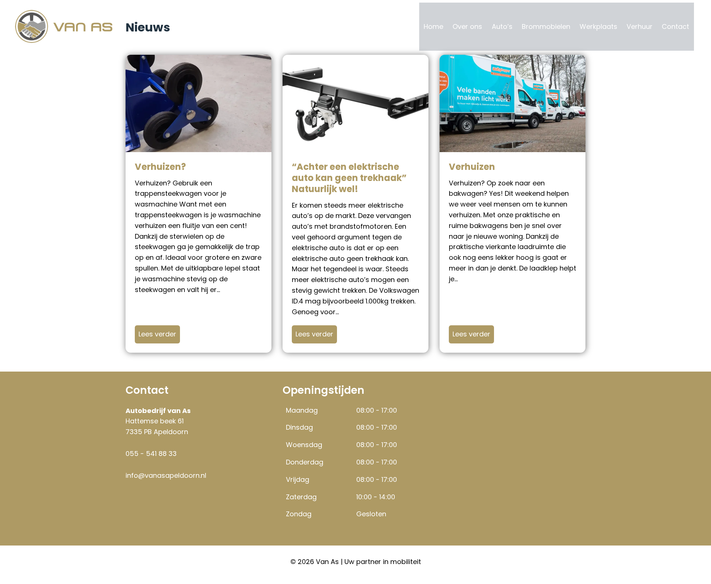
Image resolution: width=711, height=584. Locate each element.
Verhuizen (472, 166)
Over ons (467, 26)
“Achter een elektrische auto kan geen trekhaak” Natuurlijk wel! (349, 178)
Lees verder (159, 334)
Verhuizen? (160, 166)
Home (433, 26)
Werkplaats (598, 26)
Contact (675, 26)
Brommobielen (546, 26)
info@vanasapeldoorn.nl (166, 475)
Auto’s (502, 26)
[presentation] (198, 103)
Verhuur (639, 26)
